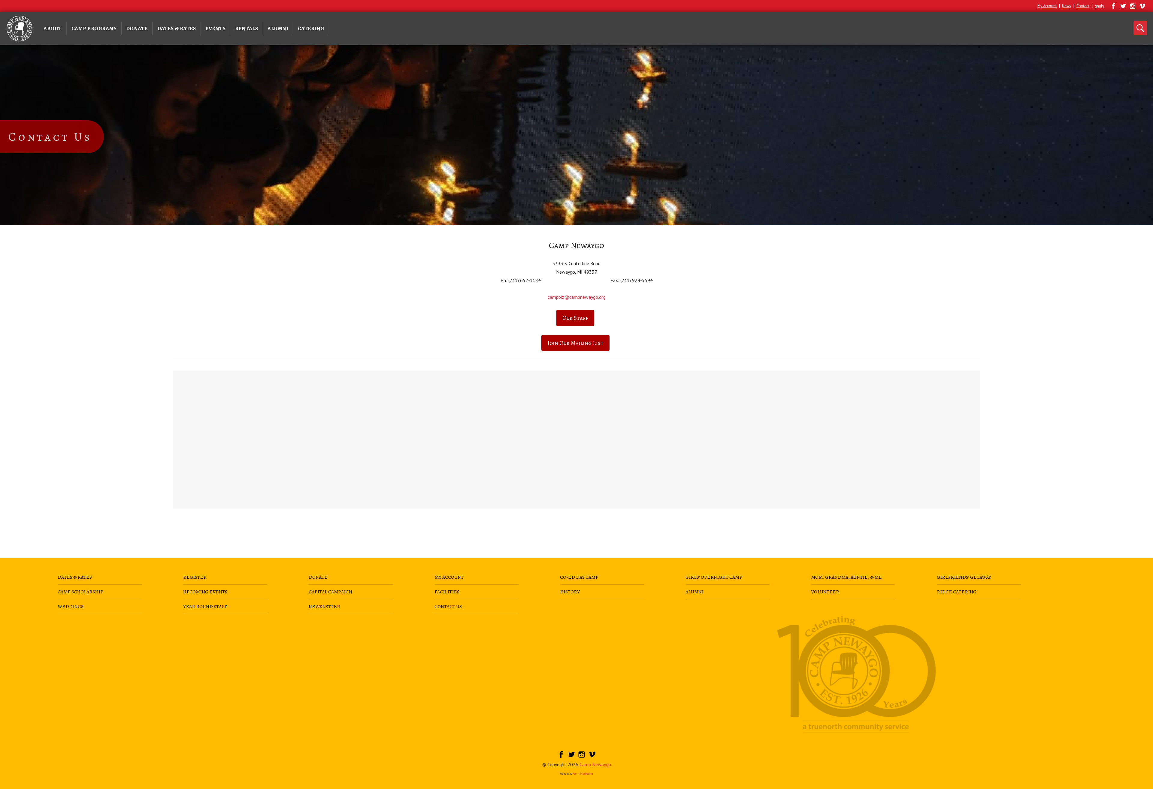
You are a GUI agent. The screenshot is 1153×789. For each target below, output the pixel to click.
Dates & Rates (176, 28)
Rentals (246, 28)
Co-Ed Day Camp (579, 577)
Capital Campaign (330, 592)
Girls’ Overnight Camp (713, 577)
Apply (1099, 5)
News (1066, 5)
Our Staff (575, 318)
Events (215, 28)
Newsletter (324, 606)
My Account (1047, 5)
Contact (1082, 5)
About (53, 28)
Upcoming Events (205, 592)
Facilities (446, 592)
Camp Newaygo (595, 764)
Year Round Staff (205, 606)
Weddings (70, 606)
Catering (311, 28)
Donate (137, 28)
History (570, 592)
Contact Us (448, 606)
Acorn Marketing (583, 773)
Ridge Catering (956, 592)
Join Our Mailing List (575, 343)
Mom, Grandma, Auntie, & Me (846, 577)
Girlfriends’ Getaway (964, 577)
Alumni (278, 28)
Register (195, 577)
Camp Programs (94, 28)
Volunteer (825, 592)
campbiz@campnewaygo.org (577, 297)
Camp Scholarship (80, 592)
